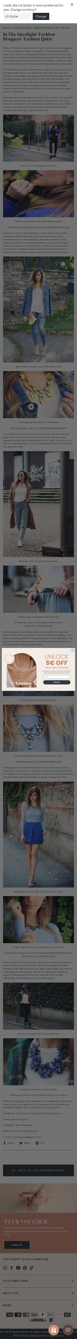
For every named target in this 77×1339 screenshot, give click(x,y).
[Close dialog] (72, 650)
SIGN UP (57, 682)
